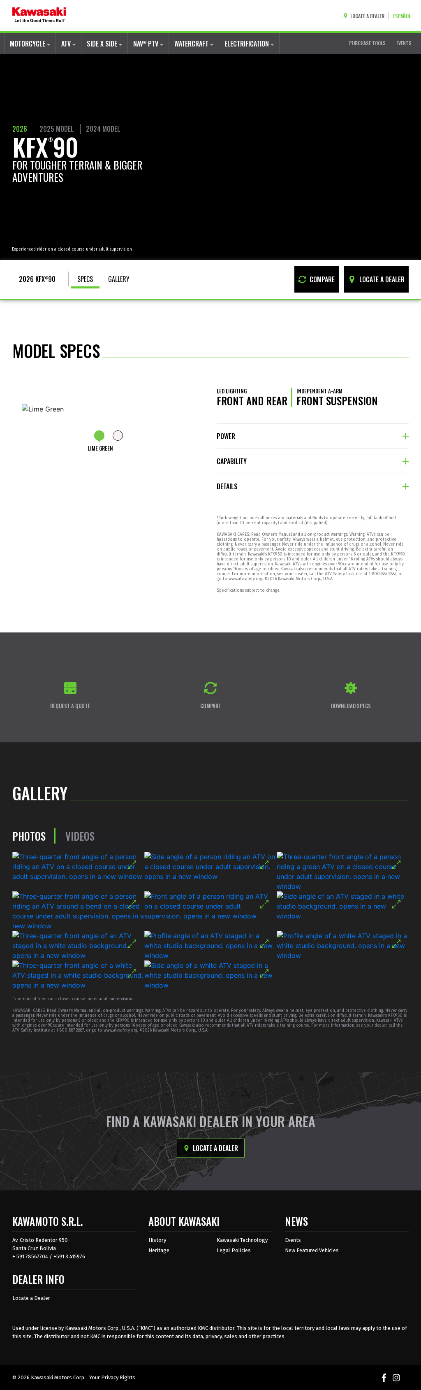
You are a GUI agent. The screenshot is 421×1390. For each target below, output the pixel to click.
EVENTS (404, 43)
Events (293, 1240)
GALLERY (119, 279)
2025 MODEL (56, 129)
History (157, 1240)
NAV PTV (146, 44)
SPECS (85, 279)
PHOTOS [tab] (29, 836)
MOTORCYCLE (28, 44)
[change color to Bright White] (118, 435)
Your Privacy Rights (112, 1377)
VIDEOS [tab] (80, 836)
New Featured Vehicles (312, 1250)
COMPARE (321, 279)
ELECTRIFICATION (247, 44)
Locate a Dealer (214, 1148)
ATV (66, 44)
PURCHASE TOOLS (367, 43)
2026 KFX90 (37, 279)
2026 (19, 129)
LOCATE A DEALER (381, 279)
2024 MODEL (103, 129)
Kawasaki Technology (242, 1240)
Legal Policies (234, 1250)
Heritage (158, 1250)
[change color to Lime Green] (99, 435)
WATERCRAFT (192, 44)
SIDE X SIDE (103, 44)
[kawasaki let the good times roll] (39, 15)
